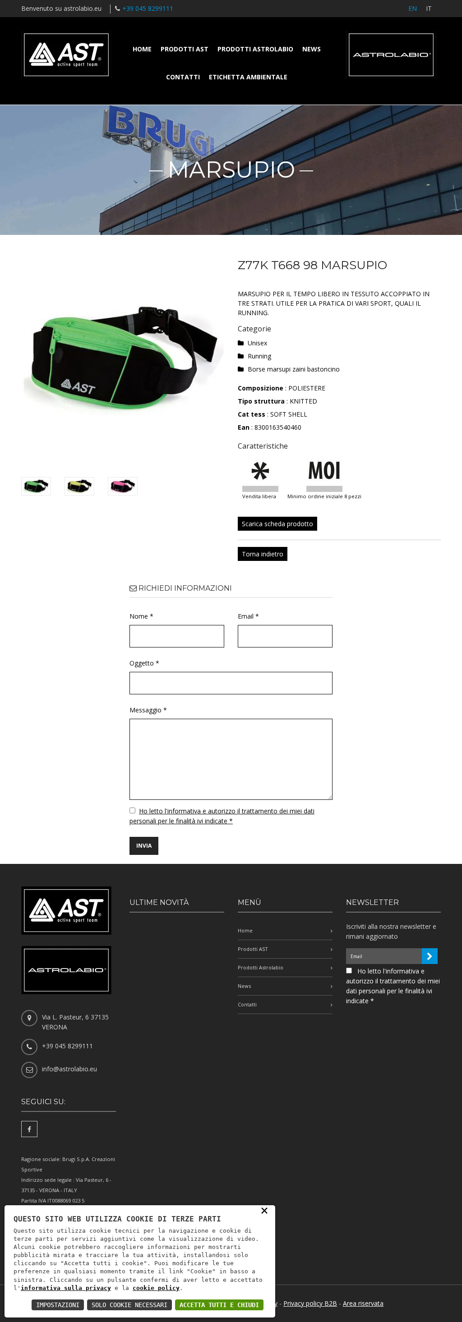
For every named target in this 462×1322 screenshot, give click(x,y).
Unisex (257, 343)
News (311, 49)
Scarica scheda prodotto (277, 523)
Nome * (141, 616)
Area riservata (363, 1303)
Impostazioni (57, 1304)
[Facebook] (29, 1129)
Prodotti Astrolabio (255, 49)
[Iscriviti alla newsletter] (430, 956)
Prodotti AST (184, 49)
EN (412, 8)
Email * (248, 616)
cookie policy (156, 1288)
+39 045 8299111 (147, 8)
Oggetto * (144, 663)
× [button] (264, 1210)
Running (259, 356)
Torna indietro (262, 554)
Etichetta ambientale (248, 77)
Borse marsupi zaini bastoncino (294, 369)
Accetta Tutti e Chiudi (219, 1304)
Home (142, 49)
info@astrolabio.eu (69, 1069)
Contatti (183, 77)
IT (429, 8)
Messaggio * (148, 710)
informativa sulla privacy (66, 1288)
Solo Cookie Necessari (129, 1304)
